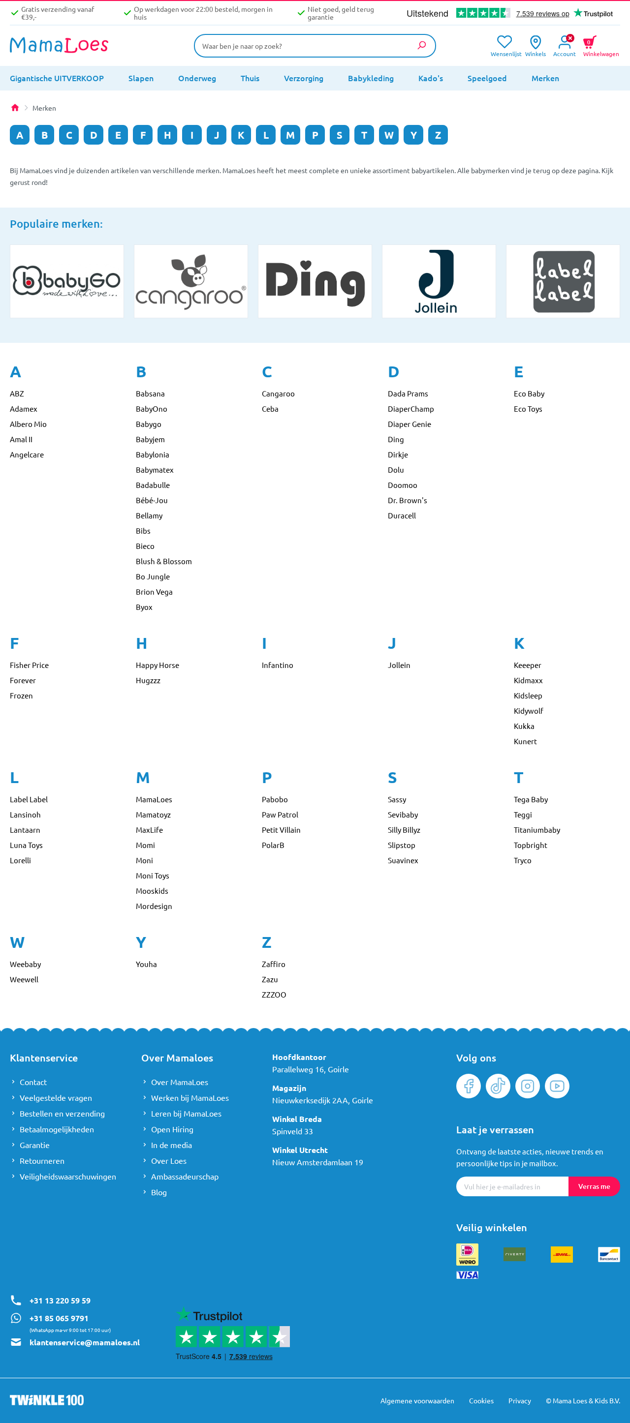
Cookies (481, 1400)
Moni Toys (152, 875)
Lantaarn (25, 829)
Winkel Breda (297, 1119)
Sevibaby (403, 814)
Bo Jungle (153, 576)
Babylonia (152, 454)
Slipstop (401, 844)
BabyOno (151, 408)
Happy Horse (157, 664)
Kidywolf (528, 710)
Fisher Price (29, 664)
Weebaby (25, 964)
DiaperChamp (411, 408)
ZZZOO (274, 994)
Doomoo (402, 484)
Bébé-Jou (152, 500)
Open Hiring (172, 1129)
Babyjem (150, 439)
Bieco (145, 545)
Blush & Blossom (164, 561)
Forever (23, 680)
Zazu (270, 979)
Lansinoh (25, 814)
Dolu (396, 469)
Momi (145, 844)
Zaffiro (273, 964)
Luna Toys (26, 844)
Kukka (524, 725)
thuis (250, 77)
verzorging (303, 77)
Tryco (523, 860)
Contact (33, 1082)
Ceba (270, 408)
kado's (430, 77)
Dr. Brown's (407, 500)
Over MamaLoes (179, 1082)
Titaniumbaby (537, 829)
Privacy (519, 1400)
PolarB (273, 844)
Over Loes (169, 1160)
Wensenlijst (504, 53)
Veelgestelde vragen (56, 1097)
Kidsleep (528, 695)
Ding (396, 439)
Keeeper (527, 664)
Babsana (150, 393)
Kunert (525, 741)
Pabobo (275, 799)
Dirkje (398, 454)
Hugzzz (148, 680)
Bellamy (149, 515)
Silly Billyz (404, 829)
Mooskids (152, 890)
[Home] (15, 107)
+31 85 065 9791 (59, 1318)
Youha (146, 964)
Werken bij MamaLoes (190, 1097)
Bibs (143, 530)
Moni (144, 860)
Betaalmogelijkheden (57, 1129)
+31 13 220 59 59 (60, 1300)
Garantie (35, 1145)
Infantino (277, 664)
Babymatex (155, 469)
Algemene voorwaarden (417, 1400)
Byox (144, 606)
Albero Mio (28, 423)
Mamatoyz (153, 814)
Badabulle (153, 484)
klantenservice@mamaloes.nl (85, 1342)
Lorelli (20, 860)
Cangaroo (278, 393)
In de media (171, 1145)
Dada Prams (408, 393)
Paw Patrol (280, 814)
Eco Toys (528, 408)
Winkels (535, 53)
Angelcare (27, 454)
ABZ (17, 393)
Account (564, 53)
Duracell (402, 515)
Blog (159, 1192)
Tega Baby (531, 799)
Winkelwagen (601, 47)
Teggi (523, 814)
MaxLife (149, 829)
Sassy (397, 799)
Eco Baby (529, 393)
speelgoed (487, 77)
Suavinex (403, 860)
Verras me (594, 1186)
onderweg (197, 77)
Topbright (530, 844)
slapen (141, 77)
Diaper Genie (409, 423)
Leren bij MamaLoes (186, 1113)
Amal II (21, 439)
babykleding (371, 77)
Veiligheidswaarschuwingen (68, 1176)
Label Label (29, 799)
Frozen (21, 695)
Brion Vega (154, 591)
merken (545, 77)
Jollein (399, 664)
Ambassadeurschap (185, 1176)
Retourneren (42, 1160)
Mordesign (154, 905)
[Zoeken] (421, 45)
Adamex (23, 408)
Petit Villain (281, 829)
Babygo (148, 423)
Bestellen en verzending (62, 1113)
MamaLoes (154, 799)
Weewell (24, 979)
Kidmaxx (528, 680)
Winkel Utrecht (300, 1150)
